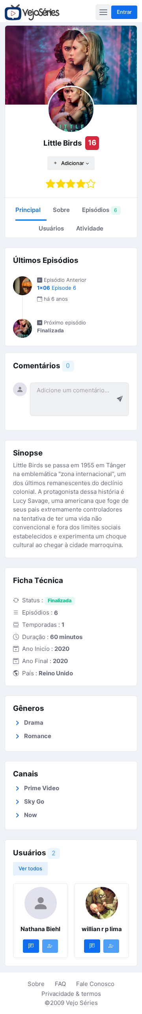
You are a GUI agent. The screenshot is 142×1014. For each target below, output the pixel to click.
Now (30, 815)
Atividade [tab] (89, 228)
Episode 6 (56, 288)
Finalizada (59, 601)
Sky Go (34, 801)
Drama (33, 722)
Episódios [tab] (99, 210)
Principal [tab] (28, 210)
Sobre (36, 984)
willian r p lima (102, 929)
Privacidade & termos (71, 993)
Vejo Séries (82, 1003)
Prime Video (41, 788)
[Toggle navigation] (103, 12)
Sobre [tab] (61, 210)
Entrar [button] (124, 12)
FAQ (60, 984)
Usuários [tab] (51, 228)
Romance (37, 736)
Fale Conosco (95, 984)
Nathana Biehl (40, 929)
